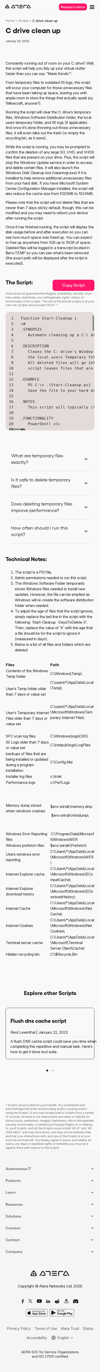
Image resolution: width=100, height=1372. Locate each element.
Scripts (23, 20)
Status (88, 1328)
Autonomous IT (18, 1169)
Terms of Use (45, 1328)
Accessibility (37, 1337)
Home (10, 20)
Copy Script (73, 285)
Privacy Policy (19, 1328)
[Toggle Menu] (91, 6)
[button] (47, 1070)
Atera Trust (70, 1328)
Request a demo (73, 7)
